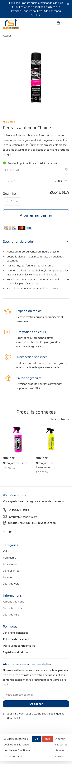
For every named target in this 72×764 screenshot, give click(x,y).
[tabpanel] (36, 77)
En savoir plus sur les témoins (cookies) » (61, 748)
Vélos (6, 551)
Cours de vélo (11, 614)
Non (47, 738)
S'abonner (36, 704)
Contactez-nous (12, 608)
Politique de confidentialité (19, 646)
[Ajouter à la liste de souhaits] (66, 169)
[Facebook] (4, 532)
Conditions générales (15, 633)
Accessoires (10, 564)
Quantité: (9, 193)
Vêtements (9, 557)
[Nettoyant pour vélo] (18, 439)
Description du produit (19, 241)
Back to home (59, 419)
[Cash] (6, 229)
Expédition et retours (15, 652)
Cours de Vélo (11, 583)
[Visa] (28, 229)
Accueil (7, 35)
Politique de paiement (16, 639)
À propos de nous (13, 601)
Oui (36, 738)
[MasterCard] (21, 229)
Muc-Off (9, 121)
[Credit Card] (14, 229)
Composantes (11, 570)
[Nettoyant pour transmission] (51, 439)
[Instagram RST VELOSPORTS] (10, 532)
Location (8, 577)
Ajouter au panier (36, 215)
